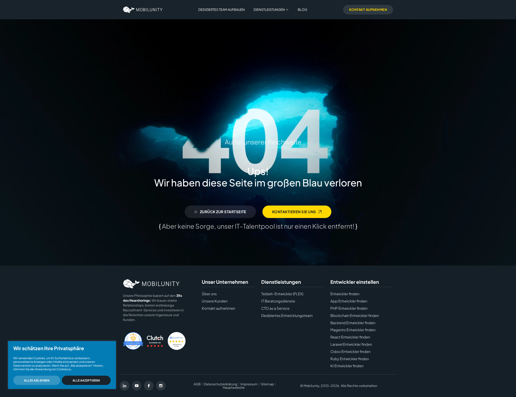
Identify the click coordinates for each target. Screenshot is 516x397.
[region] (62, 365)
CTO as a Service (275, 308)
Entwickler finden (344, 294)
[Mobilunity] (142, 9)
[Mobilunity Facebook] (149, 386)
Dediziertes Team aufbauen (221, 9)
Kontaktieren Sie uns (294, 211)
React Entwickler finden (350, 337)
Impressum (249, 384)
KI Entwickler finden (346, 366)
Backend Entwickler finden (352, 323)
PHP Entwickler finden (348, 308)
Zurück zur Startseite (222, 211)
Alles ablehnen (36, 380)
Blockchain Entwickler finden (354, 316)
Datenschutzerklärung (220, 384)
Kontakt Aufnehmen (368, 9)
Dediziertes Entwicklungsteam (287, 316)
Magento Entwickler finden (353, 330)
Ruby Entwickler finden (349, 359)
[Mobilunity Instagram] (161, 386)
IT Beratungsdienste (278, 301)
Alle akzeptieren (86, 380)
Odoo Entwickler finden (350, 352)
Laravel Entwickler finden (351, 344)
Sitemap (267, 384)
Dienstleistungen (269, 9)
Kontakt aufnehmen (218, 308)
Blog (302, 9)
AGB (197, 384)
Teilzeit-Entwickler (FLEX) (282, 294)
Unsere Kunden (215, 301)
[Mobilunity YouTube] (136, 386)
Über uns (209, 294)
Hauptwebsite (234, 387)
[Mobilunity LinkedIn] (124, 386)
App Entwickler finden (348, 301)
